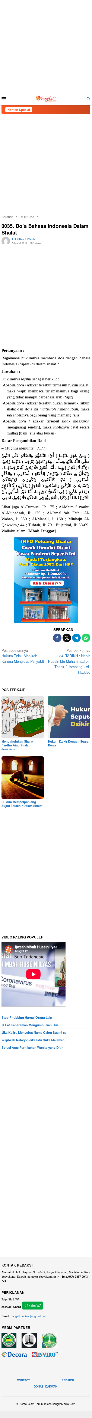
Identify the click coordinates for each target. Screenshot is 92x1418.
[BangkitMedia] (46, 98)
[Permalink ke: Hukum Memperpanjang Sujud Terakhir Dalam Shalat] (22, 777)
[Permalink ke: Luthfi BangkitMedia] (5, 240)
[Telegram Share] (76, 638)
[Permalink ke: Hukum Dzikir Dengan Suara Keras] (69, 717)
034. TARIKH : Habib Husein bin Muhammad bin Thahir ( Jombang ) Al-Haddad (69, 661)
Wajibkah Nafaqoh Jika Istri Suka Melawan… (34, 1040)
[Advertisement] (46, 46)
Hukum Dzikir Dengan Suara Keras (68, 743)
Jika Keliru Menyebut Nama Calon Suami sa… (35, 1032)
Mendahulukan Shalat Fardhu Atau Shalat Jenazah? (17, 745)
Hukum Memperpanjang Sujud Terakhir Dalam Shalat (21, 804)
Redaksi (67, 1380)
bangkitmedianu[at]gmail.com (29, 1316)
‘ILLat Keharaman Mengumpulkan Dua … (32, 1025)
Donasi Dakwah (45, 1386)
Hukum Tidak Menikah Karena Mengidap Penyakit (22, 656)
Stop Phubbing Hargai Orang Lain (26, 1017)
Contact (23, 1380)
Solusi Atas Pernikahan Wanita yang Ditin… (34, 1047)
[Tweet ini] (67, 638)
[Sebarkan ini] (57, 638)
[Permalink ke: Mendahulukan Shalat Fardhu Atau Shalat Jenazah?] (22, 717)
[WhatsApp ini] (86, 638)
